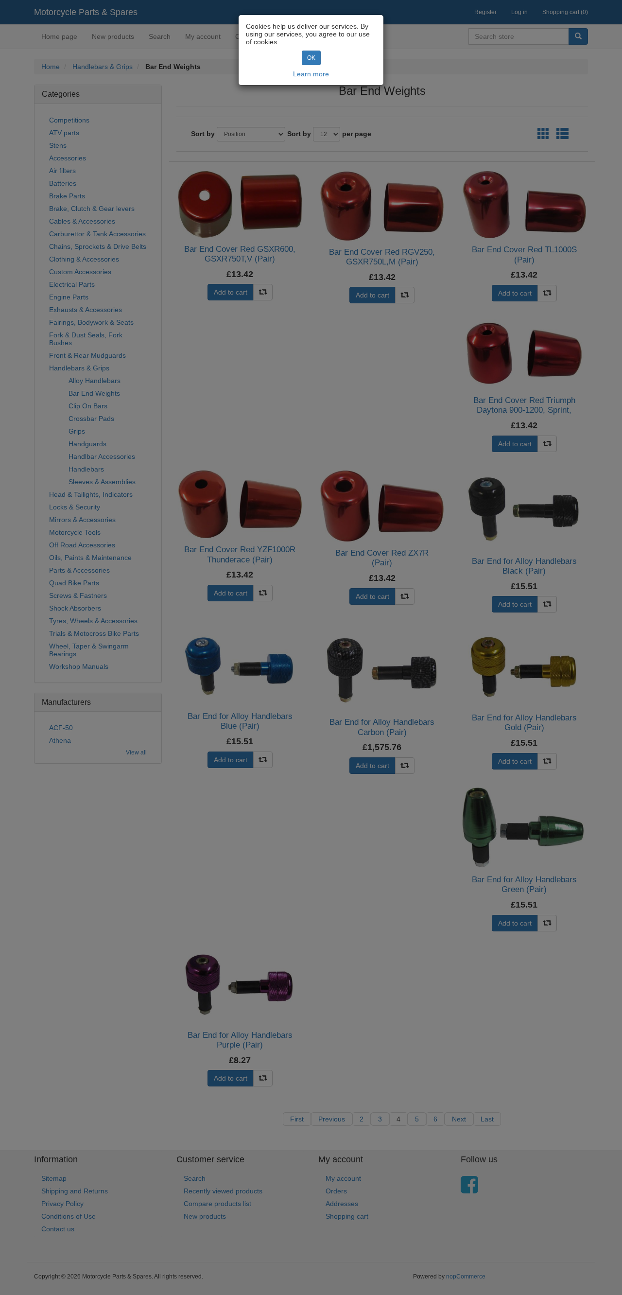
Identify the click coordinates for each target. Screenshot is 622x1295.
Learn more (311, 74)
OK (311, 57)
